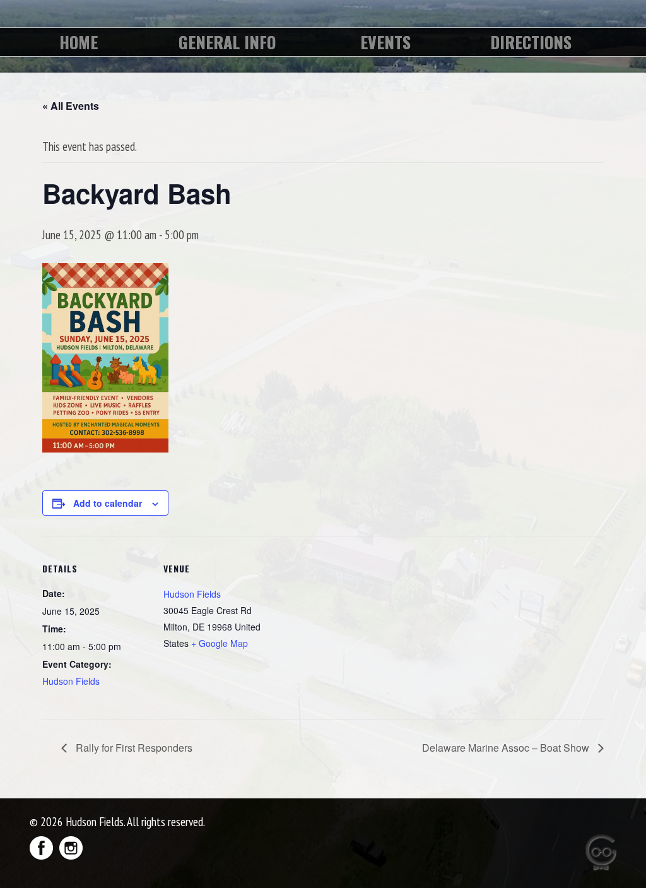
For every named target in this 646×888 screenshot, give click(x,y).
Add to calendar (107, 503)
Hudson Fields (71, 681)
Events (385, 42)
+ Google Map (219, 643)
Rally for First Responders (132, 747)
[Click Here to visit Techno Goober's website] (587, 852)
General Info (227, 42)
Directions (531, 42)
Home (78, 42)
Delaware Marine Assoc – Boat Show (507, 747)
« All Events (70, 105)
